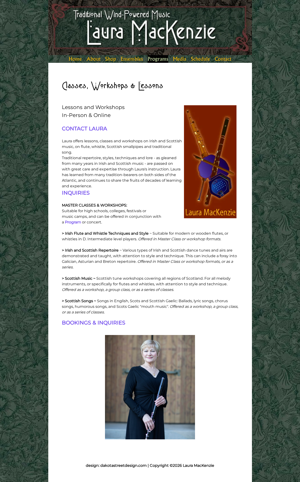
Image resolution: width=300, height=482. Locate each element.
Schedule (200, 59)
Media (179, 59)
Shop (110, 59)
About (93, 59)
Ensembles (132, 59)
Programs (158, 59)
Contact (223, 59)
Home (75, 59)
